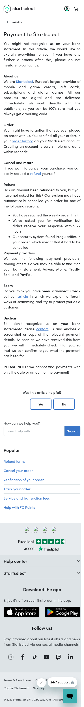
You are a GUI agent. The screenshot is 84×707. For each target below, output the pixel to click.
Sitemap (39, 688)
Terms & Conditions (17, 680)
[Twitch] (60, 657)
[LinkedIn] (72, 657)
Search (72, 431)
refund (35, 173)
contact (42, 328)
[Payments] (7, 22)
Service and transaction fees (27, 498)
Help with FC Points (19, 507)
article (23, 296)
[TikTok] (36, 657)
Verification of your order (24, 479)
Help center (15, 561)
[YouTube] (48, 657)
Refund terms (14, 461)
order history (22, 141)
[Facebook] (24, 657)
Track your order (17, 489)
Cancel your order (18, 470)
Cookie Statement (17, 688)
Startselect (24, 81)
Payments (18, 22)
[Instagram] (12, 657)
